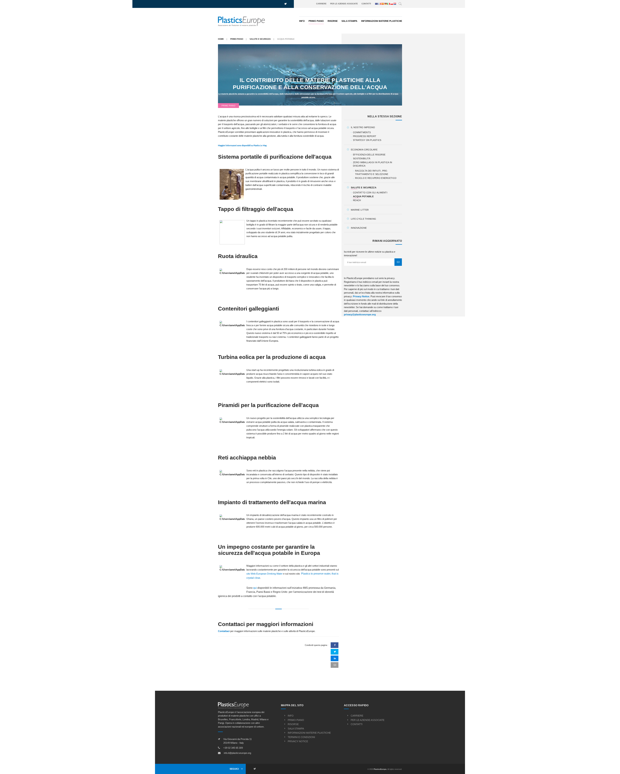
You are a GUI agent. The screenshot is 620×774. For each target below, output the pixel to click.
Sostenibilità (361, 158)
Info (302, 21)
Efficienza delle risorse (369, 154)
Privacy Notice (361, 296)
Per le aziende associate (344, 4)
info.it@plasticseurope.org (237, 753)
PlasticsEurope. (380, 769)
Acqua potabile (363, 196)
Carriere (321, 4)
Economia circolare (364, 149)
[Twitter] (335, 652)
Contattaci (224, 631)
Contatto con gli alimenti (370, 192)
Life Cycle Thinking (363, 219)
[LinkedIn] (335, 658)
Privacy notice (298, 741)
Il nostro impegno (363, 127)
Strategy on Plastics (367, 140)
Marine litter (360, 210)
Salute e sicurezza (260, 39)
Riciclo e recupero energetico (375, 178)
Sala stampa (349, 21)
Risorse (333, 21)
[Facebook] (335, 645)
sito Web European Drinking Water (264, 573)
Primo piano (316, 21)
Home (221, 39)
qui (255, 587)
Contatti (366, 4)
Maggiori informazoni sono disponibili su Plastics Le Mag (242, 146)
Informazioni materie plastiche (381, 21)
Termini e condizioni (301, 737)
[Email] (335, 665)
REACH (357, 200)
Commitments (362, 132)
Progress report (364, 136)
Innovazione (359, 228)
